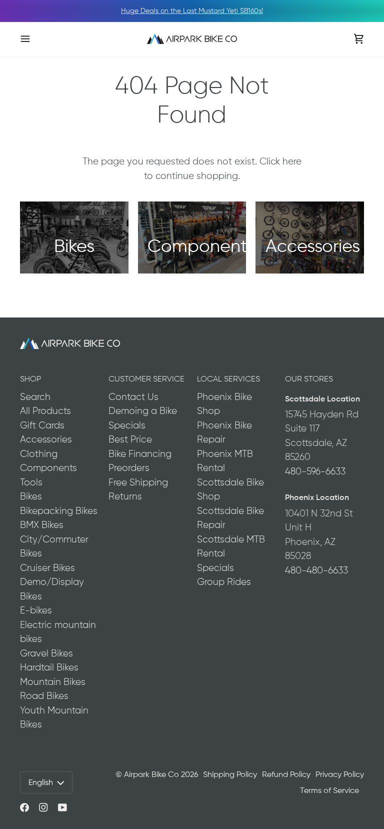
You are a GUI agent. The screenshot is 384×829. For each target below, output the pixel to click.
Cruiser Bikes (47, 568)
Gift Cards (42, 425)
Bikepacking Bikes (59, 510)
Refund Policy (286, 774)
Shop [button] (30, 379)
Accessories (46, 439)
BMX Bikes (42, 524)
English (40, 782)
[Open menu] (35, 39)
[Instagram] (43, 807)
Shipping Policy (230, 774)
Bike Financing (140, 454)
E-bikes (36, 610)
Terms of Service (329, 790)
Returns (125, 496)
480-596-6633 (315, 471)
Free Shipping (138, 482)
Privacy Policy (340, 774)
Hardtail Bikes (49, 667)
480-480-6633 (316, 570)
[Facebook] (24, 807)
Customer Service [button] (146, 379)
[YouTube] (62, 807)
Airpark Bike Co (151, 774)
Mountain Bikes (53, 682)
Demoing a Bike (142, 410)
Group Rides (224, 582)
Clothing (39, 454)
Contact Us (133, 396)
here (292, 161)
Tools (31, 482)
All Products (45, 410)
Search (35, 396)
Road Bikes (44, 696)
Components (48, 468)
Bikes (31, 496)
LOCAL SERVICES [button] (228, 379)
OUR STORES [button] (309, 379)
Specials (127, 425)
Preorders (129, 468)
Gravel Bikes (46, 653)
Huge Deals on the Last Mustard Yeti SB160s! (192, 10)
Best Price (130, 439)
